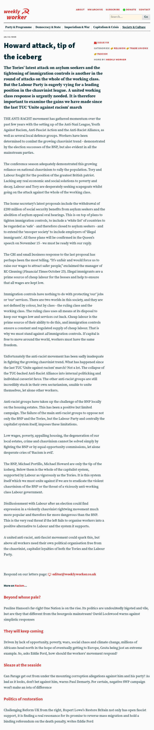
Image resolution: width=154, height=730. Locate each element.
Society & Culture (134, 27)
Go (146, 17)
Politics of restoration (23, 699)
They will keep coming (23, 631)
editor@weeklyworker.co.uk (74, 574)
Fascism (102, 53)
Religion (120, 48)
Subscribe (113, 9)
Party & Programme (18, 27)
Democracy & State (48, 27)
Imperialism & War (77, 27)
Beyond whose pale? (22, 597)
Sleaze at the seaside (22, 665)
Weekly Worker (116, 59)
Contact (144, 9)
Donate (131, 9)
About (80, 9)
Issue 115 (103, 42)
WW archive (95, 9)
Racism (19, 585)
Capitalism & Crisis (106, 27)
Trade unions (139, 48)
